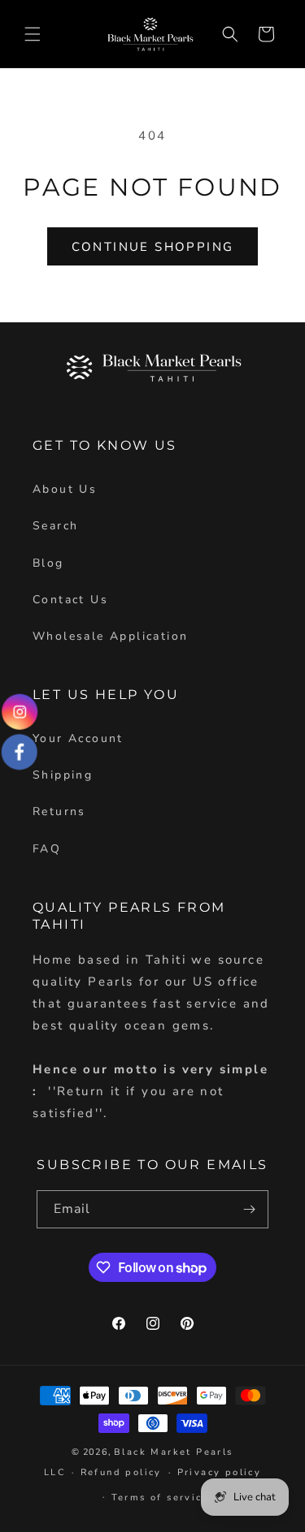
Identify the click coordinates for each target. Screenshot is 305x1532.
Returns (59, 811)
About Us (65, 489)
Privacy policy (219, 1472)
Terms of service (160, 1497)
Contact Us (70, 599)
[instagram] (18, 712)
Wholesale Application (110, 636)
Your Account (78, 738)
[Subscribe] (250, 1209)
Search (55, 525)
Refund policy (121, 1472)
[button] (32, 34)
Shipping (63, 775)
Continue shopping (153, 247)
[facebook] (20, 751)
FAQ (47, 849)
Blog (48, 563)
